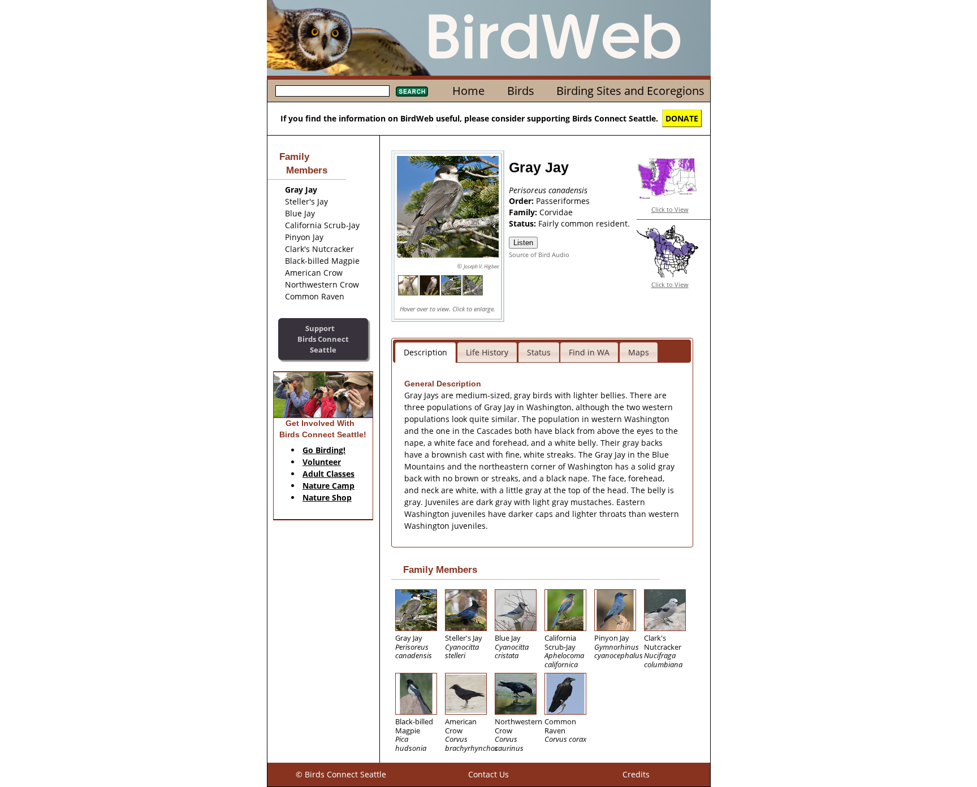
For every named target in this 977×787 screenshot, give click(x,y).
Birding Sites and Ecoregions (630, 90)
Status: (523, 223)
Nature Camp (328, 485)
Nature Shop (327, 497)
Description (425, 352)
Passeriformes (563, 200)
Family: (524, 212)
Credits (636, 774)
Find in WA (589, 352)
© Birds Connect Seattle (341, 774)
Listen (523, 242)
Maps (638, 352)
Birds (520, 90)
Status (539, 352)
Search (412, 91)
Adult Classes (328, 473)
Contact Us (488, 774)
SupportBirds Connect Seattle (323, 338)
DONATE (681, 118)
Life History (487, 352)
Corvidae (556, 212)
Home (468, 90)
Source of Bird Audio (539, 254)
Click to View (670, 209)
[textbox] (332, 91)
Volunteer (321, 461)
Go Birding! (323, 450)
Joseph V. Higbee (481, 266)
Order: (522, 200)
